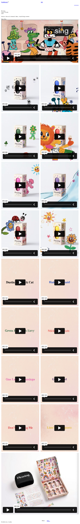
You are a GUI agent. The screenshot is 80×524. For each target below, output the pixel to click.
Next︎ (48, 520)
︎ (77, 4)
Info (42, 2)
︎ (75, 4)
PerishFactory (4, 2)
